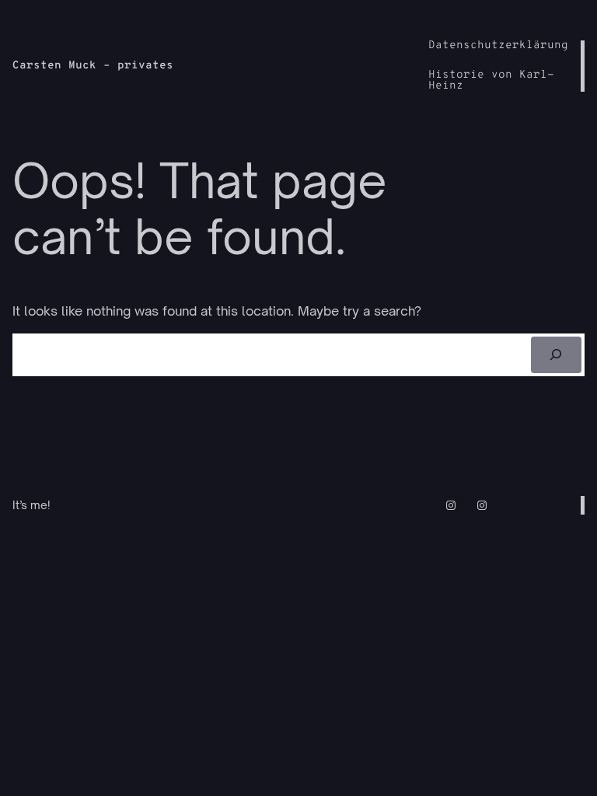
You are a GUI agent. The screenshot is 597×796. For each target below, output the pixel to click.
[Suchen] (556, 355)
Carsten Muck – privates (92, 65)
